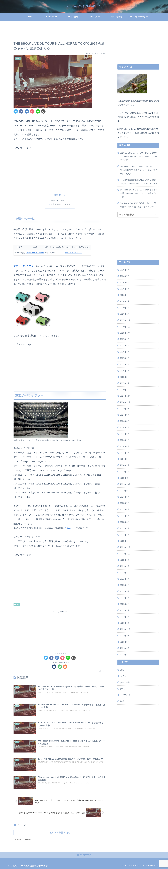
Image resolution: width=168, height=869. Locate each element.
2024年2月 (125, 459)
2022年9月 (125, 566)
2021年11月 (125, 629)
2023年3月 (125, 528)
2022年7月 (125, 579)
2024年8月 (125, 421)
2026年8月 (125, 270)
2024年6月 (125, 434)
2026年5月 (125, 289)
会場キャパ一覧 (58, 200)
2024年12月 (125, 396)
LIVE (17, 604)
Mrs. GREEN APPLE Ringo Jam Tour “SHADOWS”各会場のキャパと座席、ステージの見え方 (138, 170)
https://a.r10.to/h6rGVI (73, 253)
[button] (156, 214)
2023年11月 (125, 478)
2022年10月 (125, 560)
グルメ (123, 689)
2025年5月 (125, 364)
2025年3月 (125, 377)
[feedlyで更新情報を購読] (60, 666)
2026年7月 (125, 276)
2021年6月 (125, 648)
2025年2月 (125, 383)
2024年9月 (125, 415)
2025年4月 (125, 371)
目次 (56, 195)
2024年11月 (125, 402)
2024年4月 (125, 446)
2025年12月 (125, 320)
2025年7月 (125, 352)
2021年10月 (125, 636)
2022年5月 (125, 591)
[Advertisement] (60, 31)
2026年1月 (125, 314)
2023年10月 (125, 484)
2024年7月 (125, 427)
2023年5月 (125, 516)
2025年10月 (125, 333)
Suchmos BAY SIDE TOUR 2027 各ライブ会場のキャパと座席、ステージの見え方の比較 (138, 193)
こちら (67, 528)
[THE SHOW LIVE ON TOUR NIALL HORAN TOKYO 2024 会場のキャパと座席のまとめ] (27, 111)
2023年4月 (125, 522)
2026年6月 (125, 282)
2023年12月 (125, 472)
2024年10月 (125, 408)
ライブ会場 (125, 695)
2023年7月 (125, 503)
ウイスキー (125, 676)
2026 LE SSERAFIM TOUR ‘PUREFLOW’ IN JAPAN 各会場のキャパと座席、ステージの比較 (138, 156)
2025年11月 (125, 326)
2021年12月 (125, 623)
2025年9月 (125, 339)
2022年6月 (125, 585)
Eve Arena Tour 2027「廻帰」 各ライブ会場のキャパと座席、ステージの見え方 (138, 205)
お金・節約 (125, 682)
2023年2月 (125, 535)
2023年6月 (125, 509)
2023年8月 (125, 497)
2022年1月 (125, 617)
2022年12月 (125, 547)
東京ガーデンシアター (60, 204)
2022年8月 (125, 572)
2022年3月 (125, 604)
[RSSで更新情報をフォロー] (65, 666)
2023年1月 (125, 541)
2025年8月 (125, 345)
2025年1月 (125, 389)
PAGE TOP (85, 855)
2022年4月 (125, 598)
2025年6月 (125, 358)
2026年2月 (125, 307)
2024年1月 (125, 465)
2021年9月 (125, 642)
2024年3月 (125, 453)
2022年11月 (125, 554)
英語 (122, 701)
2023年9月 (125, 490)
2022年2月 (125, 610)
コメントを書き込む (60, 832)
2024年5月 (125, 440)
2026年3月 (125, 301)
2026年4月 (125, 295)
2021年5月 (125, 654)
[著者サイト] (54, 666)
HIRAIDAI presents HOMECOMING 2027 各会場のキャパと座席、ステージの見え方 (138, 182)
